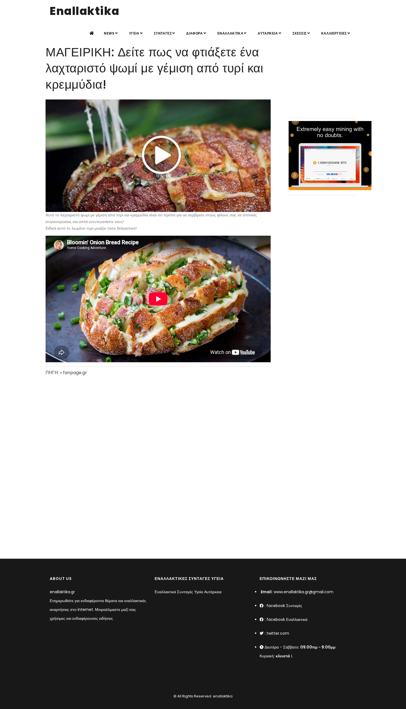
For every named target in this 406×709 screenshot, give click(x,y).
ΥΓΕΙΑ (134, 33)
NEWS (109, 33)
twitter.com (278, 633)
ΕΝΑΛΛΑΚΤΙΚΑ (230, 33)
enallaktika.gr (62, 592)
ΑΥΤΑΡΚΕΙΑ (268, 33)
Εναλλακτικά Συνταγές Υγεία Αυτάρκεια (188, 592)
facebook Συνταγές (284, 605)
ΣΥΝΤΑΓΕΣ (163, 33)
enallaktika (222, 696)
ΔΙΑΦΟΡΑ (194, 33)
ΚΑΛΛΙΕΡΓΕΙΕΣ (334, 33)
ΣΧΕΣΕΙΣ (299, 33)
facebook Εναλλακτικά (287, 619)
